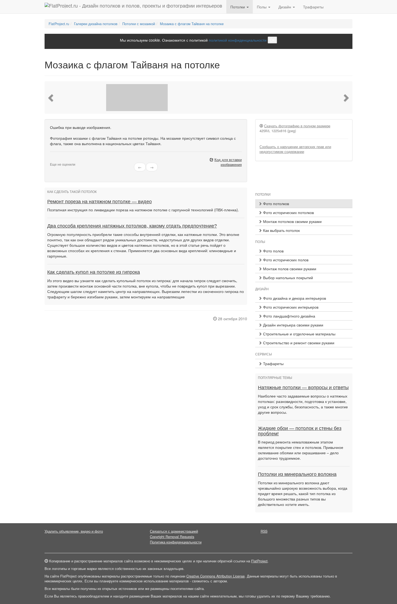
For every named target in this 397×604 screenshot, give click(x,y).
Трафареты (313, 6)
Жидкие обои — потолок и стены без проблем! (299, 431)
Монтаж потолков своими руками (292, 221)
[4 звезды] (61, 160)
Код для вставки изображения (228, 162)
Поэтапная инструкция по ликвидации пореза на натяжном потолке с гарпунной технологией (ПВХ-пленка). (143, 209)
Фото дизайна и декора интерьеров (294, 298)
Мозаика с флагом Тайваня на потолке (192, 23)
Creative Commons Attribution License (215, 576)
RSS (264, 531)
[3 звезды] (58, 160)
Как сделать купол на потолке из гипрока (93, 272)
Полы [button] (262, 6)
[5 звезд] (64, 160)
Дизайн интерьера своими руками (292, 325)
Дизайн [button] (285, 6)
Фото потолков (275, 203)
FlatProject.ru (59, 23)
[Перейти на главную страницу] (133, 7)
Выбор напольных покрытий (287, 277)
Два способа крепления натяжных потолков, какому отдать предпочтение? (132, 226)
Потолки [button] (238, 6)
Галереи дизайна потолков (95, 23)
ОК (272, 40)
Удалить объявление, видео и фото (74, 531)
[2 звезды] (54, 160)
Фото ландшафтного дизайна (288, 316)
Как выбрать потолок (281, 230)
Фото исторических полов (285, 259)
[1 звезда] (51, 160)
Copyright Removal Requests (172, 536)
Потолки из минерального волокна (297, 474)
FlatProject (259, 561)
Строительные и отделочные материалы (298, 333)
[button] (51, 97)
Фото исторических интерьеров (290, 307)
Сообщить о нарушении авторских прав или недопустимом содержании (295, 149)
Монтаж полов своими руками (289, 268)
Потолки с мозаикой (138, 23)
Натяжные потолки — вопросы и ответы (303, 387)
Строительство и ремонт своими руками (298, 342)
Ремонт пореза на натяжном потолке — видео (99, 201)
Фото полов (273, 250)
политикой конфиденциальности (238, 40)
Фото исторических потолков (288, 212)
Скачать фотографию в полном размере (297, 126)
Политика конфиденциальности (175, 542)
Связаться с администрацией (174, 531)
